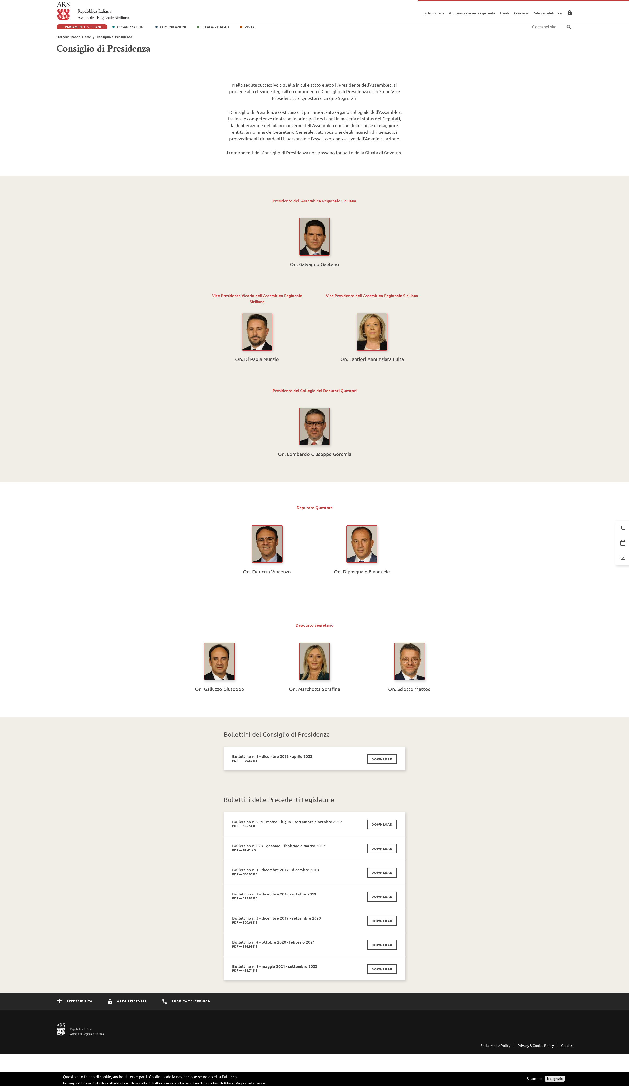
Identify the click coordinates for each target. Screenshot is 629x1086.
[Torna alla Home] (93, 11)
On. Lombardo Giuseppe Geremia (314, 454)
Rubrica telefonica (547, 13)
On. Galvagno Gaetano (314, 264)
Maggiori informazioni (250, 1083)
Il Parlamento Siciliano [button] (81, 27)
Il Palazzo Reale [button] (216, 27)
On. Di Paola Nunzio (257, 359)
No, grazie (555, 1079)
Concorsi (521, 13)
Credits (566, 1045)
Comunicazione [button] (173, 27)
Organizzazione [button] (131, 27)
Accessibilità (78, 1001)
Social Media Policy (495, 1045)
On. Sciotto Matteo (409, 689)
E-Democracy (433, 13)
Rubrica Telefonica (190, 1001)
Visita (250, 27)
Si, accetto (534, 1079)
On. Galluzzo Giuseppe (219, 689)
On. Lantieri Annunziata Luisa (372, 359)
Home (86, 37)
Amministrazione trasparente (472, 13)
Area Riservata (569, 13)
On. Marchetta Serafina (314, 689)
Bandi (504, 13)
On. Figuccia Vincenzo (267, 571)
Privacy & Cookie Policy (536, 1045)
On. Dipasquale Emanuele (362, 571)
